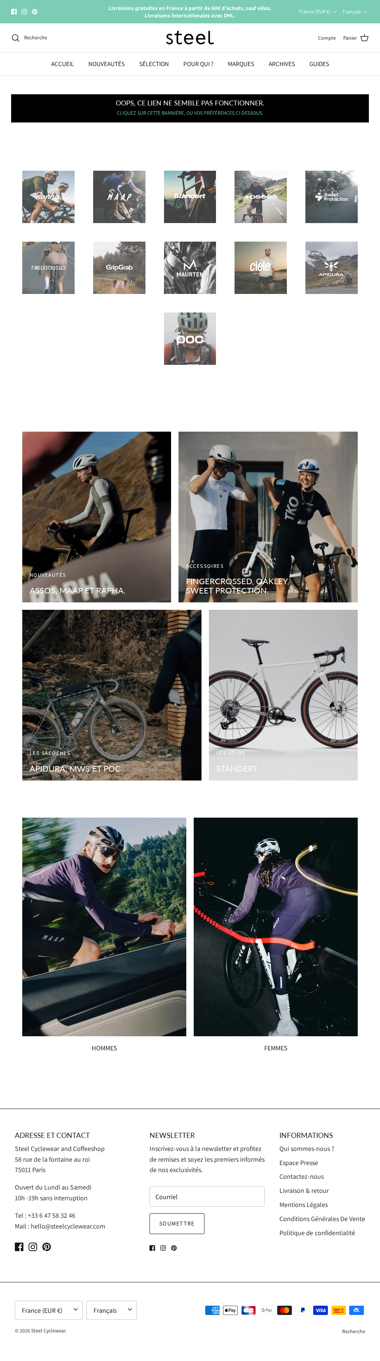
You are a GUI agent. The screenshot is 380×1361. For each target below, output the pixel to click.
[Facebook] (14, 11)
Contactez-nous (301, 1176)
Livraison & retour (304, 1190)
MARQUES (241, 64)
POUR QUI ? (198, 64)
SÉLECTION (154, 64)
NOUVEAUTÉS (106, 64)
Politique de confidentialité (317, 1233)
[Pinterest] (34, 11)
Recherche (353, 1331)
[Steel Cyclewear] (190, 38)
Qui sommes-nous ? (306, 1148)
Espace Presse (298, 1162)
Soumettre (177, 1223)
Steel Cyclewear (48, 1330)
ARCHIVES (282, 64)
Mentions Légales (303, 1204)
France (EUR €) (315, 11)
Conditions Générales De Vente (322, 1218)
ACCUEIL (62, 64)
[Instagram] (24, 11)
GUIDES (319, 64)
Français (352, 11)
